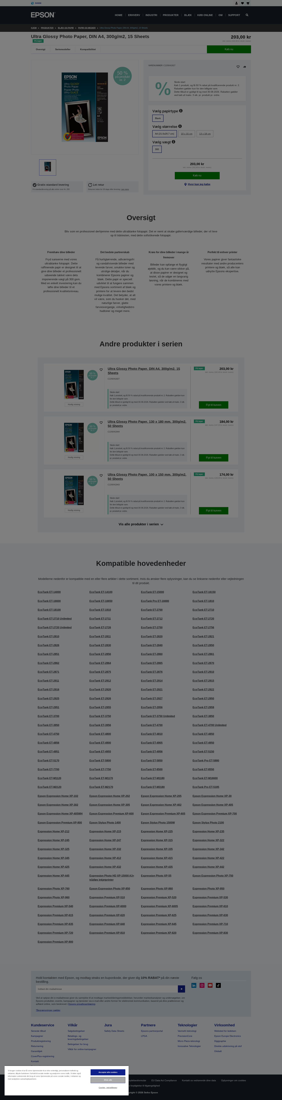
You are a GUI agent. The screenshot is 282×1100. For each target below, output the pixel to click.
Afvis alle (108, 1080)
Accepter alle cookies (108, 1072)
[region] (67, 1080)
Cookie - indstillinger (108, 1088)
